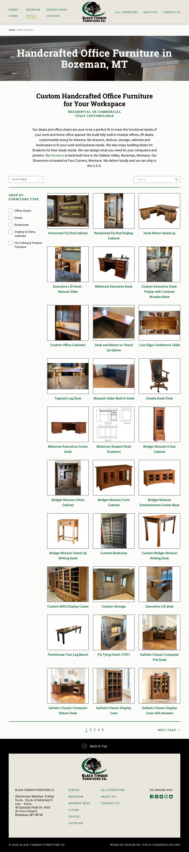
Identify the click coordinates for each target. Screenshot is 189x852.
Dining (14, 9)
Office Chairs (23, 210)
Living (13, 16)
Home (12, 29)
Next (167, 730)
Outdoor (53, 16)
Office (31, 16)
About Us (150, 12)
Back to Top (94, 746)
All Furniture (126, 12)
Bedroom (33, 9)
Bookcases (22, 225)
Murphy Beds (57, 9)
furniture (57, 155)
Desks (19, 218)
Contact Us (171, 12)
